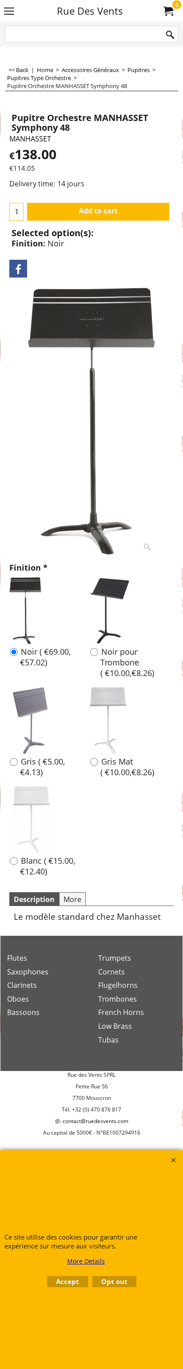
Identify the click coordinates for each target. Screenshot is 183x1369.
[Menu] (9, 11)
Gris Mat (127, 766)
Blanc (47, 866)
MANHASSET (30, 139)
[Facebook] (18, 269)
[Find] (170, 35)
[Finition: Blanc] (31, 819)
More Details (86, 1261)
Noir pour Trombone (127, 662)
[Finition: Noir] (25, 610)
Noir (45, 657)
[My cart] (168, 11)
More (72, 899)
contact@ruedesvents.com (95, 1121)
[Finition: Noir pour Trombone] (110, 610)
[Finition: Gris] (31, 720)
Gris (42, 766)
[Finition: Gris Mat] (108, 720)
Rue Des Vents (90, 10)
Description (34, 899)
